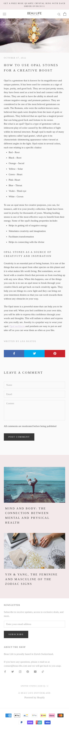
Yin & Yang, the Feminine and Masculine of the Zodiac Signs (31, 579)
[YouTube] (35, 671)
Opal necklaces (17, 326)
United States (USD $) (33, 686)
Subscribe (16, 634)
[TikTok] (43, 671)
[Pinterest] (27, 671)
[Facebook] (5, 671)
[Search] (59, 14)
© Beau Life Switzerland (34, 693)
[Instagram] (20, 671)
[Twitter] (12, 671)
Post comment (19, 437)
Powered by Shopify (34, 697)
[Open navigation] (4, 14)
